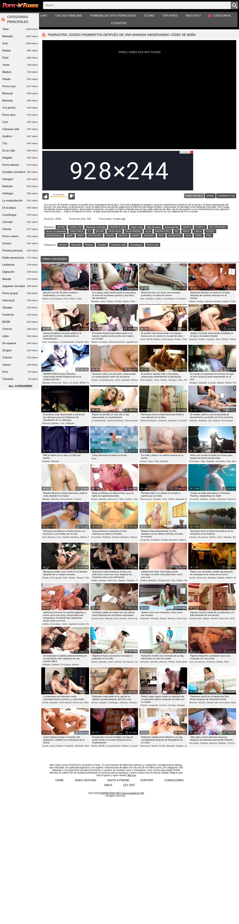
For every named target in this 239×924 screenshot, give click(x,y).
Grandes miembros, (71, 537)
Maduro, (46, 299)
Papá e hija (136, 227)
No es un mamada (56, 231)
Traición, (233, 339)
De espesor (20, 343)
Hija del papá (153, 227)
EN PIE (100, 231)
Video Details (194, 195)
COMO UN (75, 227)
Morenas (20, 100)
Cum (20, 122)
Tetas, (218, 339)
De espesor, (203, 537)
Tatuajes (102, 244)
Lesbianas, (145, 618)
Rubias (20, 50)
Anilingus (20, 193)
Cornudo (20, 222)
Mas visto (193, 15)
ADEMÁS (149, 235)
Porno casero (20, 236)
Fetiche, (192, 301)
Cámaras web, (163, 580)
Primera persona (20, 250)
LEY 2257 (129, 785)
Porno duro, (113, 499)
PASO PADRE (133, 231)
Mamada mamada (95, 227)
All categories (20, 386)
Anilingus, (150, 299)
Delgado (20, 157)
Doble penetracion (20, 257)
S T (90, 231)
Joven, (103, 301)
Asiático (20, 136)
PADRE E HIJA (118, 227)
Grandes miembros (20, 172)
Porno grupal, (56, 299)
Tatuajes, (80, 578)
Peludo (20, 79)
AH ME (61, 227)
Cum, (62, 423)
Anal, (142, 299)
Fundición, (162, 420)
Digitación (70, 423)
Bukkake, (55, 423)
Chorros (20, 329)
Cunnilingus (136, 244)
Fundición (20, 314)
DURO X (200, 227)
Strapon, (122, 580)
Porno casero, (146, 499)
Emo (20, 371)
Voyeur (20, 364)
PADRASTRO (162, 231)
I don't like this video (71, 196)
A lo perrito (20, 107)
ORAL (198, 235)
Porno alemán (20, 164)
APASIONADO (54, 235)
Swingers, (172, 380)
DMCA (108, 785)
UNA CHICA (76, 231)
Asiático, (159, 299)
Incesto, (200, 301)
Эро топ (131, 775)
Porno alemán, (146, 380)
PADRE (110, 235)
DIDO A (187, 227)
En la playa (20, 207)
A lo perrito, (74, 383)
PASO (186, 231)
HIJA (188, 235)
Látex (20, 336)
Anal (20, 43)
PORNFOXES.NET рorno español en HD (122, 793)
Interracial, (172, 420)
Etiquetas (118, 23)
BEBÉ (69, 235)
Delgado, (80, 342)
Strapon (20, 350)
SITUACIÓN (94, 235)
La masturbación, (67, 342)
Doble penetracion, (116, 342)
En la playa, (180, 299)
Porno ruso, (56, 383)
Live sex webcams (68, 15)
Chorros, (193, 537)
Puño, (65, 299)
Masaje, (103, 580)
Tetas (79, 299)
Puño (20, 57)
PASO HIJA (114, 231)
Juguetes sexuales (20, 286)
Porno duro (20, 114)
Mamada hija (172, 227)
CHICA (198, 231)
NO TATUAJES (218, 227)
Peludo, (118, 301)
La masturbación (20, 200)
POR (161, 235)
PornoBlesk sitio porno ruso (113, 15)
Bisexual (20, 93)
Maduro (89, 244)
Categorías (222, 15)
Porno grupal (227, 420)
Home (59, 780)
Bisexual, (89, 342)
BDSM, (150, 339)
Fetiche (20, 229)
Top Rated (170, 15)
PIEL (209, 235)
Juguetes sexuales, (213, 301)
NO (177, 231)
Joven (94, 458)
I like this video (45, 196)
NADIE (135, 235)
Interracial (20, 300)
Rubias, (72, 299)
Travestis (20, 379)
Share (210, 195)
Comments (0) (226, 195)
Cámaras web (118, 244)
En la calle (20, 150)
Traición (77, 499)
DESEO (210, 231)
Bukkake (20, 186)
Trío (185, 380)
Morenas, (172, 618)
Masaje (20, 279)
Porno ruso (153, 244)
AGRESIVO (174, 235)
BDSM (20, 321)
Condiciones (174, 780)
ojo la (148, 231)
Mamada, (95, 301)
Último (149, 15)
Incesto (63, 244)
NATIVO (123, 235)
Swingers (20, 179)
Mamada (76, 244)
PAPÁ (80, 235)
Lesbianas (20, 264)
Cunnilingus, (169, 299)
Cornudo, (103, 342)
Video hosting (85, 780)
